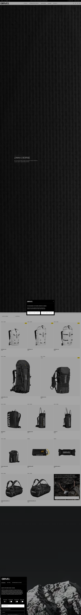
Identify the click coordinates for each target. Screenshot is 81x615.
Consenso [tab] (3, 582)
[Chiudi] (53, 301)
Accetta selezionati (6, 609)
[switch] (11, 601)
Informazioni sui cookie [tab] (17, 582)
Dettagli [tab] (9, 582)
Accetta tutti (5, 605)
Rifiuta (3, 612)
